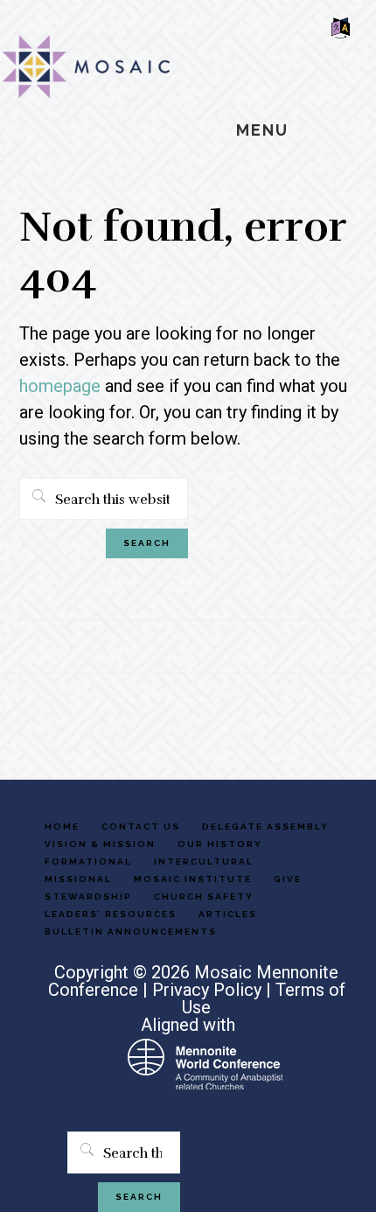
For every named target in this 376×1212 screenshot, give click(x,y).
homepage (60, 385)
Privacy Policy (206, 989)
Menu (262, 130)
